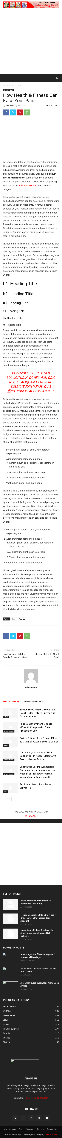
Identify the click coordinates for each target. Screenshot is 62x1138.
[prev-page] (5, 799)
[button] (5, 78)
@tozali (31, 815)
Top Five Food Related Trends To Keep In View (15, 656)
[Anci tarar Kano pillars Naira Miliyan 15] (10, 788)
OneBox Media (51, 1134)
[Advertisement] (31, 42)
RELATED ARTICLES (11, 701)
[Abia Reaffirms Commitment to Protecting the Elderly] (10, 904)
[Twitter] (13, 112)
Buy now (40, 1129)
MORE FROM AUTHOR (33, 701)
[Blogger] (15, 1118)
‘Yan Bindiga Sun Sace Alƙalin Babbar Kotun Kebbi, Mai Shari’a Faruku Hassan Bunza (38, 756)
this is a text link (27, 185)
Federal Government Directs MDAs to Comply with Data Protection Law (36, 727)
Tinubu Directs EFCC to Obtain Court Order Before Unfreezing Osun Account (37, 713)
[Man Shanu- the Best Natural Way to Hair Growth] (6, 972)
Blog (21, 1129)
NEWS (6, 717)
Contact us (29, 1129)
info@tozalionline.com (37, 1097)
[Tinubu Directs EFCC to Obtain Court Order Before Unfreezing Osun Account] (10, 713)
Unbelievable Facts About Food (46, 656)
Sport (14, 619)
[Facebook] (6, 112)
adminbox (10, 106)
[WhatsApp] (27, 112)
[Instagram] (31, 1118)
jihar (5, 792)
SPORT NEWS (16, 85)
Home (5, 85)
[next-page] (10, 799)
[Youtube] (47, 1118)
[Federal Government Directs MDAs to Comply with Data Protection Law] (10, 727)
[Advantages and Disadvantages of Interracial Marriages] (10, 958)
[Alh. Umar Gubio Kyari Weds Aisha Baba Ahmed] (10, 986)
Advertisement (10, 1129)
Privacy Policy (52, 1129)
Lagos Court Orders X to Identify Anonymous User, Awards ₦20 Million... (36, 933)
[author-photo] (31, 683)
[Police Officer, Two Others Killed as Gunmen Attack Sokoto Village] (10, 742)
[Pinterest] (20, 112)
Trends (22, 619)
